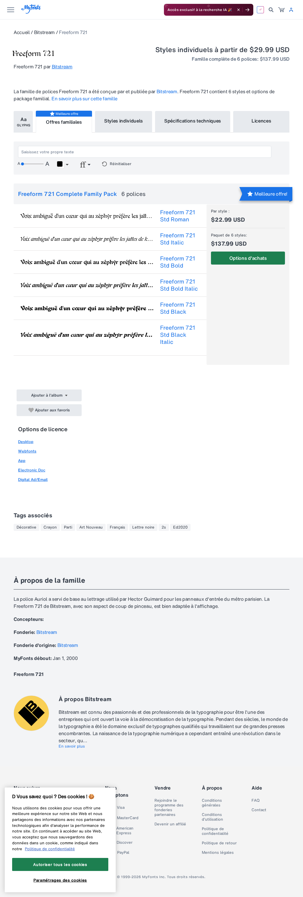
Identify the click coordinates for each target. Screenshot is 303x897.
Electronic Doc (31, 470)
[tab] (23, 122)
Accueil (22, 32)
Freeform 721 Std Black (177, 308)
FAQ (256, 800)
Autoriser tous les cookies (60, 864)
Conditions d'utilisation (212, 817)
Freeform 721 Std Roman (177, 215)
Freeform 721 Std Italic (177, 239)
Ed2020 (180, 527)
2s (164, 527)
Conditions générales (212, 803)
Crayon (50, 527)
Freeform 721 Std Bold (177, 262)
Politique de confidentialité (215, 831)
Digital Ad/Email (33, 479)
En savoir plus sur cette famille (84, 98)
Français (117, 527)
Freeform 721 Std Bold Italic (179, 285)
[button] (62, 165)
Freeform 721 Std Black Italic (177, 334)
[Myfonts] (31, 12)
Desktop (25, 442)
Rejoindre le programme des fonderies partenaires (168, 807)
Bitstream (44, 32)
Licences (261, 120)
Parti (68, 527)
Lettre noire (143, 527)
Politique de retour (219, 843)
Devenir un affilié (170, 824)
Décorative (26, 527)
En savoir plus (72, 746)
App (21, 460)
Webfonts (27, 451)
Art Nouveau (91, 527)
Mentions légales (218, 852)
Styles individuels (123, 120)
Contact (259, 810)
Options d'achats (248, 258)
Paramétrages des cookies (60, 880)
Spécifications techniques (192, 120)
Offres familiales (64, 121)
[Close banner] (238, 10)
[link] (281, 9)
